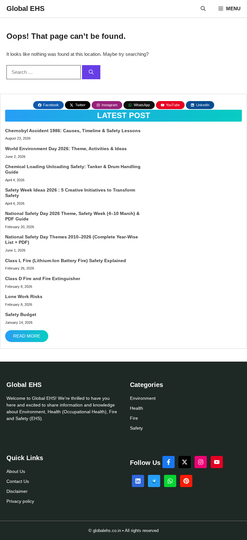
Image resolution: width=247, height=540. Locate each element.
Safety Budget (20, 314)
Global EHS (25, 8)
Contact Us (17, 481)
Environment (143, 398)
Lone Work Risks (23, 296)
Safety (136, 428)
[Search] (91, 72)
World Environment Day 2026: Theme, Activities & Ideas (66, 148)
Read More (26, 336)
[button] (203, 8)
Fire (134, 418)
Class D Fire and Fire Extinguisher (42, 278)
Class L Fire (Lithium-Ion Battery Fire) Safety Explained (65, 260)
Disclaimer (17, 491)
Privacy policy (20, 501)
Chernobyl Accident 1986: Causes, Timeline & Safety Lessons (73, 130)
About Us (15, 471)
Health (136, 408)
